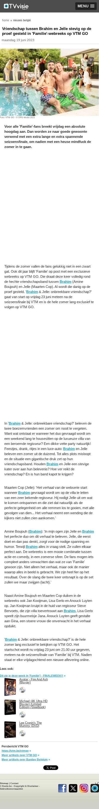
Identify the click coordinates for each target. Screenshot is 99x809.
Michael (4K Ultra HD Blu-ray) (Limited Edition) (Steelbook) (33, 704)
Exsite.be (7, 786)
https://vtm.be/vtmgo (15, 750)
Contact (14, 783)
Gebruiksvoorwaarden (11, 789)
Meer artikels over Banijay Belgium (25, 759)
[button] (86, 6)
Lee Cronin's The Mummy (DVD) (30, 724)
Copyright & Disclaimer (26, 786)
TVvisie (94, 787)
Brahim (65, 282)
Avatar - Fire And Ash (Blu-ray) (33, 681)
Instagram (84, 787)
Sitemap (4, 783)
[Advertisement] (49, 209)
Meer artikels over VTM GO (19, 755)
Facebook (62, 787)
